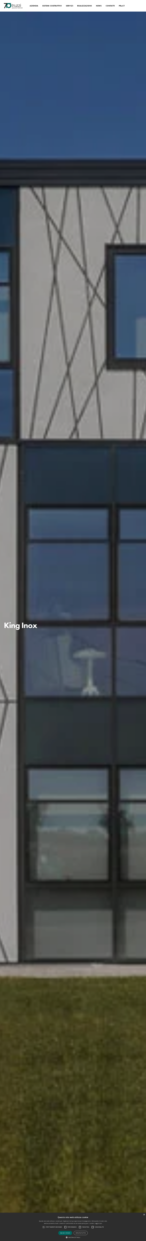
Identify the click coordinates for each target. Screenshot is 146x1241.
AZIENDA (34, 6)
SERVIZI (69, 6)
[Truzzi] (13, 6)
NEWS (99, 6)
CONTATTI (110, 6)
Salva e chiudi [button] (65, 1233)
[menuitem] (34, 5)
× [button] (144, 1215)
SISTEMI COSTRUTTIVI (52, 6)
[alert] (73, 1227)
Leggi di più (98, 1223)
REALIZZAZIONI (84, 6)
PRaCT (122, 6)
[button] (73, 1237)
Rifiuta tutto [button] (81, 1233)
